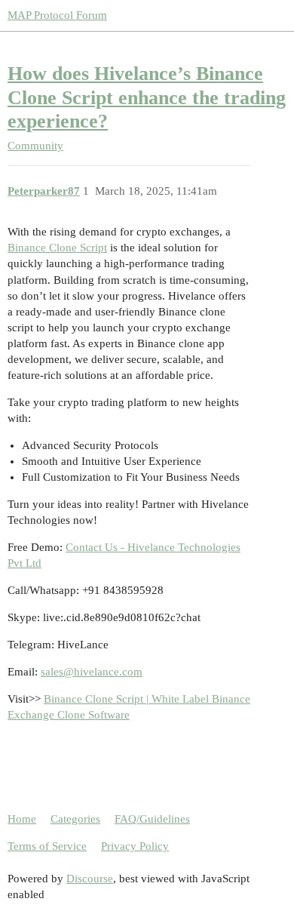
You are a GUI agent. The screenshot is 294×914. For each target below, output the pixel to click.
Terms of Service (47, 846)
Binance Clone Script (57, 248)
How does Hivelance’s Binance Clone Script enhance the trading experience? (147, 97)
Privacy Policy (135, 846)
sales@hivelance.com (91, 672)
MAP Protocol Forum (57, 15)
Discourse (89, 878)
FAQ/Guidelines (152, 819)
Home (22, 819)
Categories (75, 819)
